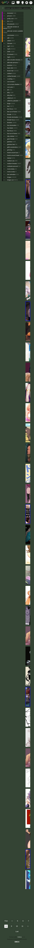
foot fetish (10, 128)
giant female (11, 139)
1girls (8, 49)
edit (8, 38)
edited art (10, 98)
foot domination (11, 125)
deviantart (10, 13)
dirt (8, 90)
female (9, 114)
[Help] (30, 3)
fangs (8, 103)
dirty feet (9, 95)
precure (9, 16)
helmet (9, 158)
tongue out (10, 180)
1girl (8, 46)
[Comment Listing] (18, 3)
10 (17, 926)
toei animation (11, 174)
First (6, 921)
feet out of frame (12, 111)
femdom (9, 122)
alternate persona (12, 62)
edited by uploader (12, 100)
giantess (9, 141)
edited (9, 40)
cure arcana (10, 81)
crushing (9, 79)
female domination (12, 117)
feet (8, 106)
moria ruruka (11, 171)
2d (8, 21)
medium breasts (12, 163)
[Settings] (26, 3)
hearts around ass (12, 152)
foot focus (10, 130)
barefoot (9, 65)
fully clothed (10, 136)
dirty (8, 92)
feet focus (10, 109)
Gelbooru (19, 937)
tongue (9, 177)
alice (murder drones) (13, 60)
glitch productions (12, 147)
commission (10, 35)
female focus (11, 120)
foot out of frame (12, 133)
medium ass (10, 160)
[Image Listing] (13, 3)
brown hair (10, 70)
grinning (9, 150)
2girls (8, 57)
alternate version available (15, 31)
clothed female (11, 76)
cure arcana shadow (13, 84)
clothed (9, 73)
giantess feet (11, 144)
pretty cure (10, 18)
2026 (8, 51)
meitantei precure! (12, 166)
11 (22, 926)
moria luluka (10, 169)
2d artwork (10, 54)
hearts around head (13, 155)
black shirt (10, 68)
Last (17, 931)
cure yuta (10, 87)
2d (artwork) (10, 24)
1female (9, 43)
